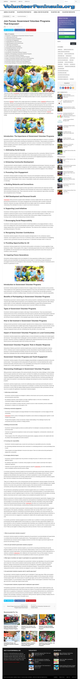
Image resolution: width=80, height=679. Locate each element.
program (60, 62)
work (71, 79)
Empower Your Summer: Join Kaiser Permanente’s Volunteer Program (28, 627)
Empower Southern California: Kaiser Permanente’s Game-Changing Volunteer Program (11, 627)
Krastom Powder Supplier (42, 677)
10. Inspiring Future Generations (13, 50)
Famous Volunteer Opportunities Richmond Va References (68, 96)
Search (58, 41)
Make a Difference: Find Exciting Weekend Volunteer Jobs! (66, 654)
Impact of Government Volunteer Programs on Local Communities (20, 58)
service (60, 64)
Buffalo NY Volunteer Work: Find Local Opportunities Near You (42, 654)
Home (13, 16)
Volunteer (11, 101)
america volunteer (9, 12)
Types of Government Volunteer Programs (15, 55)
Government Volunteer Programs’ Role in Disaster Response (18, 59)
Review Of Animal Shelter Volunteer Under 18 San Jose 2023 (69, 173)
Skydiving (72, 64)
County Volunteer (69, 53)
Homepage (6, 1)
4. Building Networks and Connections (13, 41)
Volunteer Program (22, 16)
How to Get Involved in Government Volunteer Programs (18, 56)
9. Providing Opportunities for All (13, 49)
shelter (66, 64)
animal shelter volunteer (41, 12)
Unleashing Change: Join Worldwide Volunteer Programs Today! (11, 644)
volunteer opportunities (24, 12)
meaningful (43, 101)
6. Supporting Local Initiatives (11, 44)
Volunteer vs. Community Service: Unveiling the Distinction (68, 145)
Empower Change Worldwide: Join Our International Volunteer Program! (46, 627)
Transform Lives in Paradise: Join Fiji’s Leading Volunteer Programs (47, 644)
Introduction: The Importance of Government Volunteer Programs (19, 35)
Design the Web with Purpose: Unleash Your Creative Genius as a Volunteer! (67, 666)
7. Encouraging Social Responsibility (13, 46)
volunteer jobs (55, 12)
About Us (20, 1)
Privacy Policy (13, 1)
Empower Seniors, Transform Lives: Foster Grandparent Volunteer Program (28, 644)
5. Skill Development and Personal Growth (14, 43)
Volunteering (6, 199)
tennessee (60, 66)
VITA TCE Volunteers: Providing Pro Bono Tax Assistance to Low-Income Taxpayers (42, 660)
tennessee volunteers (70, 66)
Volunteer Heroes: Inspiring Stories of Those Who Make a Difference (19, 677)
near (71, 60)
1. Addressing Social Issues (11, 37)
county (60, 53)
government (16, 93)
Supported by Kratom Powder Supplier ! (12, 662)
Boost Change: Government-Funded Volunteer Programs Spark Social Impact (17, 607)
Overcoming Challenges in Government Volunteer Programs (18, 62)
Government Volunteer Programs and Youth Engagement (18, 61)
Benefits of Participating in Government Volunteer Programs (19, 53)
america (60, 49)
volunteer (61, 68)
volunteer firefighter (68, 12)
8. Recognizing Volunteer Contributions (13, 47)
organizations (37, 466)
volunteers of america (63, 79)
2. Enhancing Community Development (13, 38)
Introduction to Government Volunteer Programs (16, 52)
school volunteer (69, 62)
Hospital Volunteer (63, 60)
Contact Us (27, 1)
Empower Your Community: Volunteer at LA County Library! (40, 607)
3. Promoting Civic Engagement (12, 40)
